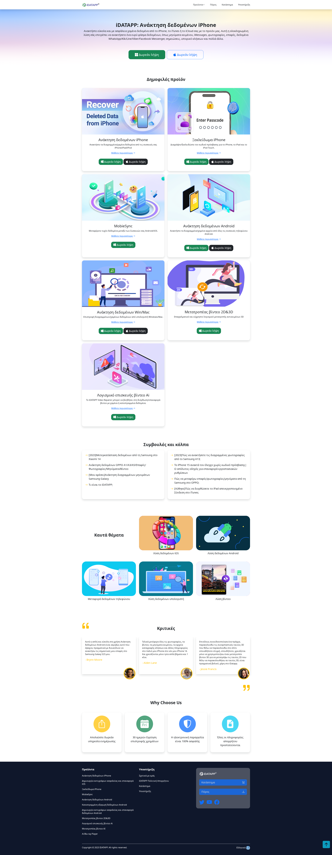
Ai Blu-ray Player (90, 833)
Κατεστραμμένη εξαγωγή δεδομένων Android (104, 804)
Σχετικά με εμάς (147, 775)
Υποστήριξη (244, 4)
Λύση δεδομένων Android (223, 553)
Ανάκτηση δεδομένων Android (97, 799)
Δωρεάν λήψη (148, 54)
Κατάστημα (227, 4)
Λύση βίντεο (223, 599)
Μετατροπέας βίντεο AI (93, 828)
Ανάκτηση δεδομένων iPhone (96, 775)
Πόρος (213, 4)
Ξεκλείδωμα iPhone (91, 789)
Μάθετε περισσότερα (122, 153)
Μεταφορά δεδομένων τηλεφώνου (109, 599)
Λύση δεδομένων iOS (166, 553)
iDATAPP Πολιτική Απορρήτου (154, 780)
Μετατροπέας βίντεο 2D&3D (96, 818)
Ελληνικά (241, 847)
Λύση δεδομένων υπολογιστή (166, 599)
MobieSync (87, 794)
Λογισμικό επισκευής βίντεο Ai (97, 823)
